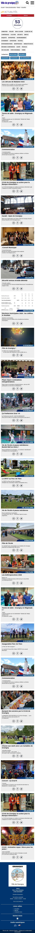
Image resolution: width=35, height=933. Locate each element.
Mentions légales (13, 930)
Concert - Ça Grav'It (9, 781)
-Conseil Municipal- (9, 247)
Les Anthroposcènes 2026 (12, 575)
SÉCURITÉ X (22, 54)
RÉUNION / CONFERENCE (8, 47)
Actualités (9, 15)
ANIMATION (4, 31)
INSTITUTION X (13, 54)
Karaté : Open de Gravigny (12, 216)
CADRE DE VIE (28, 31)
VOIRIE (23, 50)
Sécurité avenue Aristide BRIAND (14, 280)
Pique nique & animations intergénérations (12, 381)
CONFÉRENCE (5, 34)
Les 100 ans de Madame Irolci (13, 82)
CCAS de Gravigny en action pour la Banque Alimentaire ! (16, 183)
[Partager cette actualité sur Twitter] (21, 88)
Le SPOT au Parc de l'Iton (11, 479)
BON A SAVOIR (19, 31)
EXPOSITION (13, 40)
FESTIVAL (20, 40)
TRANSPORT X (14, 58)
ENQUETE (4, 37)
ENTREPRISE (11, 37)
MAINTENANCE (18, 43)
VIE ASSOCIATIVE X (25, 58)
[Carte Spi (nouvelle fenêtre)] (19, 926)
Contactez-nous (18, 912)
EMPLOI (26, 34)
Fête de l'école (7, 543)
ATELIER (11, 31)
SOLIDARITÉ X (5, 58)
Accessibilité (17, 932)
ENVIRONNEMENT (21, 37)
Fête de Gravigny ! (9, 348)
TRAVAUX (24, 47)
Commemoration (8, 149)
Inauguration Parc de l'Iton (12, 644)
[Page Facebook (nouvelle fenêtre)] (17, 919)
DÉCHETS (20, 34)
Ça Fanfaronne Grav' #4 (11, 413)
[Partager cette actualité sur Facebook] (17, 88)
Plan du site (5, 930)
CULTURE (13, 34)
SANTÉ (18, 47)
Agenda (16, 910)
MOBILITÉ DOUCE (28, 43)
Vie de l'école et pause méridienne (15, 510)
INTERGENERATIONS (6, 43)
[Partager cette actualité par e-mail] (13, 88)
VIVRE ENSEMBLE (15, 50)
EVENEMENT (4, 40)
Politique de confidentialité (25, 930)
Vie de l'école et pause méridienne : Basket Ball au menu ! (15, 446)
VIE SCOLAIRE (5, 50)
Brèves (26, 15)
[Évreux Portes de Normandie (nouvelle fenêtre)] (15, 926)
